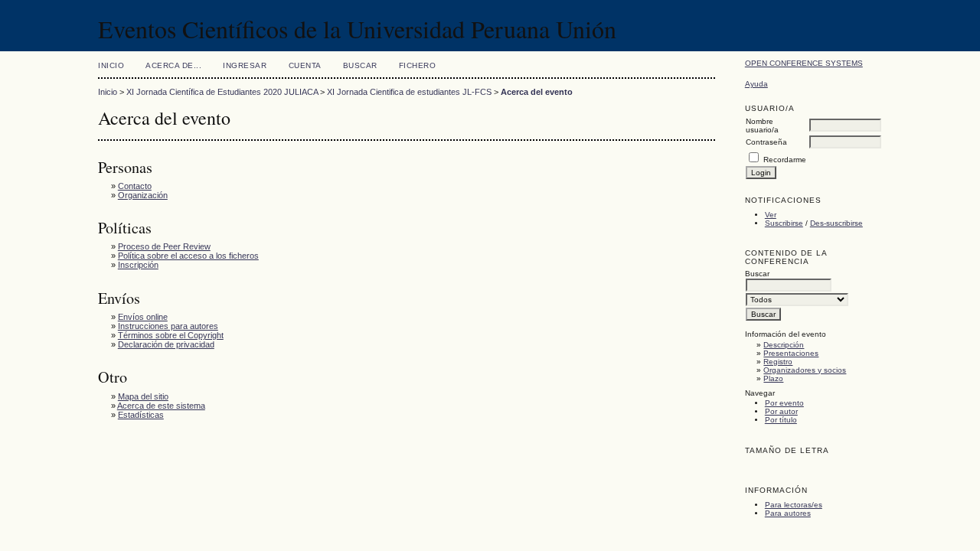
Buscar (360, 65)
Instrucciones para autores (168, 326)
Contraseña (766, 142)
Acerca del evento (537, 91)
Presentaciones (790, 353)
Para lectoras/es (793, 504)
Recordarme (784, 159)
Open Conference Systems (804, 63)
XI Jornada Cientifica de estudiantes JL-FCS (409, 91)
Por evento (784, 403)
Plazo (773, 378)
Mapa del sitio (143, 396)
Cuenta (305, 65)
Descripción (783, 345)
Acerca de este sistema (161, 405)
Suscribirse (784, 223)
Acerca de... (173, 65)
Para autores (788, 513)
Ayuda (756, 84)
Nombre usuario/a (762, 125)
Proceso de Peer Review (164, 246)
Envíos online (143, 316)
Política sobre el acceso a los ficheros (188, 255)
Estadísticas (141, 414)
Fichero (417, 65)
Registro (777, 361)
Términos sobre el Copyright (171, 335)
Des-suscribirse (836, 223)
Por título (781, 420)
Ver (770, 214)
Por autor (781, 411)
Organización (143, 195)
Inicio (111, 65)
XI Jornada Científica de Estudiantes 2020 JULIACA (222, 91)
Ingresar (244, 65)
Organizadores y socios (804, 370)
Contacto (135, 186)
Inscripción (138, 264)
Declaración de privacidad (166, 344)
